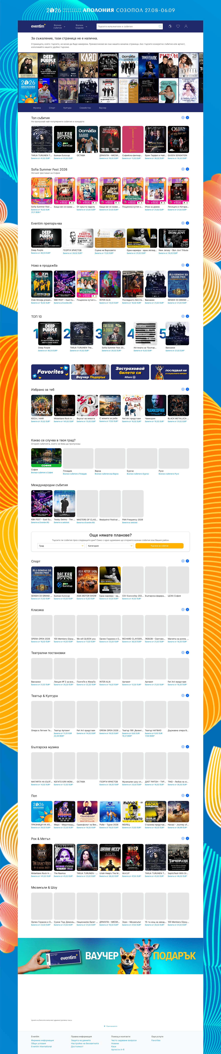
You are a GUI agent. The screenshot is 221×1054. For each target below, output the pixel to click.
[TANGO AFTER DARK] (117, 65)
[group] (110, 955)
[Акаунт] (186, 26)
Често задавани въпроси (124, 1040)
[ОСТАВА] (97, 65)
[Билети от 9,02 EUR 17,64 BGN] (28, 90)
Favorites (155, 1040)
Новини (115, 1043)
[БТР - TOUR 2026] (197, 90)
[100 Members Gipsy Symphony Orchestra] (117, 90)
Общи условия (38, 1043)
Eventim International (41, 1046)
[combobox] (127, 26)
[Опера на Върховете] (97, 90)
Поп (34, 794)
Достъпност (77, 1046)
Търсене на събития (159, 544)
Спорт (52, 107)
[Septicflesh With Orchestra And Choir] (177, 65)
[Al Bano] (197, 65)
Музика (37, 107)
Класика (37, 608)
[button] (61, 78)
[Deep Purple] (48, 65)
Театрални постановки (48, 651)
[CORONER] (177, 90)
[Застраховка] (130, 372)
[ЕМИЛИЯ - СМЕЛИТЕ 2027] (157, 90)
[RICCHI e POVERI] (28, 65)
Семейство (85, 107)
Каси (113, 1046)
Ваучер (102, 107)
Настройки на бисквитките (85, 1043)
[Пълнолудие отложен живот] (77, 90)
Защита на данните (81, 1040)
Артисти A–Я (117, 1049)
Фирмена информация (42, 1040)
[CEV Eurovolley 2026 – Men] (48, 90)
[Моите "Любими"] (178, 26)
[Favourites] (50, 372)
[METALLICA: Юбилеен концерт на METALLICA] (77, 65)
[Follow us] (170, 372)
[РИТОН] (137, 65)
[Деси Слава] (137, 90)
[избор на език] (170, 26)
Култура (67, 107)
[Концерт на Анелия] (157, 65)
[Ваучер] (90, 372)
